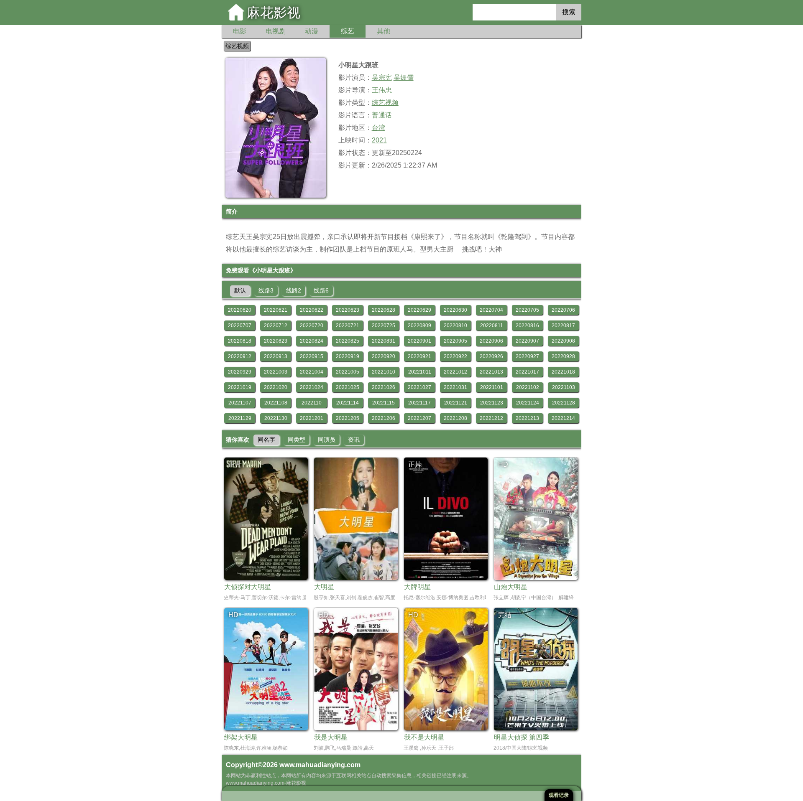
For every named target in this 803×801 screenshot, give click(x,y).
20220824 (311, 341)
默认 (240, 290)
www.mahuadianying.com (320, 764)
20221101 (491, 387)
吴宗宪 (382, 77)
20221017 (527, 372)
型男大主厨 (436, 249)
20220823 (275, 341)
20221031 (455, 387)
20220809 (419, 325)
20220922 (455, 356)
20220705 (527, 310)
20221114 (347, 403)
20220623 (347, 310)
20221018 (563, 372)
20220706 (563, 310)
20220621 (275, 310)
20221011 (419, 372)
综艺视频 (237, 46)
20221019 (239, 387)
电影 (239, 31)
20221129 (239, 418)
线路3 (266, 290)
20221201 (311, 418)
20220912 (239, 356)
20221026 (383, 387)
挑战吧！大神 (482, 249)
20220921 (419, 356)
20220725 (383, 325)
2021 (379, 140)
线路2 (293, 290)
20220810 (455, 325)
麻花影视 (273, 12)
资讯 (354, 439)
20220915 (311, 356)
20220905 (455, 341)
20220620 (239, 310)
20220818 (239, 341)
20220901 (419, 341)
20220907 (527, 341)
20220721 (347, 325)
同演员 (326, 439)
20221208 (455, 418)
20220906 (491, 341)
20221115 (383, 403)
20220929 (239, 372)
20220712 (275, 325)
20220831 (383, 341)
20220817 (563, 325)
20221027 (419, 387)
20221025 (347, 387)
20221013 (491, 372)
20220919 (347, 356)
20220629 (419, 310)
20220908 (563, 341)
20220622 (311, 310)
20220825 (347, 341)
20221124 (527, 403)
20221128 (563, 403)
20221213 (527, 418)
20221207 (419, 418)
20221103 (563, 387)
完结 (504, 614)
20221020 (275, 387)
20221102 (527, 387)
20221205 (347, 418)
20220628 (383, 310)
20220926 (491, 356)
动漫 (311, 31)
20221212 (491, 418)
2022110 (312, 403)
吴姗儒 (404, 77)
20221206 (383, 418)
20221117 (419, 403)
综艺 (347, 31)
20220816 (527, 325)
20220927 (527, 356)
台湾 (378, 127)
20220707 (239, 325)
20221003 (275, 372)
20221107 (239, 403)
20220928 (563, 356)
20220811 (491, 325)
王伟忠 (382, 90)
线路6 (321, 290)
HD (503, 464)
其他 (383, 31)
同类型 (296, 439)
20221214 (563, 418)
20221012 (455, 372)
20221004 (311, 372)
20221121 (455, 403)
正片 (235, 464)
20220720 (311, 325)
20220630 (455, 310)
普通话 (382, 115)
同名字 (266, 439)
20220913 (275, 356)
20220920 (383, 356)
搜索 (568, 11)
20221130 (275, 418)
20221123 (491, 403)
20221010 (383, 372)
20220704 (491, 310)
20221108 (275, 403)
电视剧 (276, 31)
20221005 (347, 372)
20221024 (311, 387)
